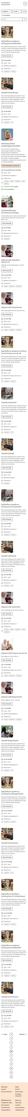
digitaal (12, 181)
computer (6, 181)
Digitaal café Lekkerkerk (10, 260)
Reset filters (6, 15)
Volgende (22, 1034)
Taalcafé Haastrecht (9, 402)
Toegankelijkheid (5, 1110)
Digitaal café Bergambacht (11, 697)
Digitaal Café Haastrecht (10, 607)
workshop (6, 183)
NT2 (12, 122)
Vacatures (18, 1105)
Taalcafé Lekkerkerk (8, 556)
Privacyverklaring (19, 1107)
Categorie (5, 11)
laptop (23, 629)
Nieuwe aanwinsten (6, 1091)
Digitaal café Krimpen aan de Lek (14, 653)
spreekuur (13, 71)
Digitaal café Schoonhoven (11, 307)
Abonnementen (5, 1105)
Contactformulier (5, 1107)
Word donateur (19, 1091)
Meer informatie (7, 56)
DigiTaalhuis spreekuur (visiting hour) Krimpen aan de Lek (13, 352)
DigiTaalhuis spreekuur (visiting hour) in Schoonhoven (13, 895)
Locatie (15, 11)
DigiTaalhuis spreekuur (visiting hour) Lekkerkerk (11, 42)
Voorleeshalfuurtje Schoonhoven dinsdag (9, 211)
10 (11, 1068)
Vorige (5, 1034)
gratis (23, 181)
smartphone (18, 286)
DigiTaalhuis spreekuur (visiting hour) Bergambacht (12, 792)
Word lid (17, 1089)
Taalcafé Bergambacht (10, 740)
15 (11, 1077)
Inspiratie (3, 1089)
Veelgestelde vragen (6, 1102)
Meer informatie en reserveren (11, 165)
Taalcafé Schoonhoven (9, 92)
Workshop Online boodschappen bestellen (10, 144)
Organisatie (18, 1102)
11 (11, 1072)
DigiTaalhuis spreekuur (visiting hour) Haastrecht (11, 505)
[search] (24, 19)
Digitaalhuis (6, 71)
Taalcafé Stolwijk (7, 453)
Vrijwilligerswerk (19, 1110)
